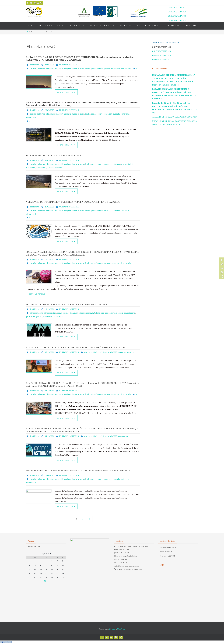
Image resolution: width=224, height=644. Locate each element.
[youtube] (35, 3)
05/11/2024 (49, 352)
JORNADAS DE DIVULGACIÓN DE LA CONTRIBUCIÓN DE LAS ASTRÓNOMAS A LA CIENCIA (76, 347)
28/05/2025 (49, 65)
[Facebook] (28, 3)
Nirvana (112, 629)
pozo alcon (108, 164)
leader (87, 68)
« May (45, 581)
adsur (59, 313)
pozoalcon (108, 114)
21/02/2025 (49, 207)
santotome (125, 210)
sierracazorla (126, 68)
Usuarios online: (166, 548)
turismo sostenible (54, 168)
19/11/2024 (49, 309)
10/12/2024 (49, 259)
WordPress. (121, 629)
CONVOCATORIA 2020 (177, 12)
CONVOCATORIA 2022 (177, 8)
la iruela (81, 68)
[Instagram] (38, 3)
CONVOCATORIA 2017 (177, 20)
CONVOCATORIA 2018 (177, 16)
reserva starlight (127, 164)
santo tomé (115, 68)
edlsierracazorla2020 (54, 68)
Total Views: (164, 556)
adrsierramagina (36, 313)
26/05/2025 (49, 110)
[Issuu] (41, 3)
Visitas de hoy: (165, 552)
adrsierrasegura (50, 313)
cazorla (33, 68)
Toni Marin (34, 65)
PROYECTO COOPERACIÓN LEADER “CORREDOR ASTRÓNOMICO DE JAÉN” (67, 304)
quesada (107, 68)
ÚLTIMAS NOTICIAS (69, 65)
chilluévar (41, 68)
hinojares (67, 68)
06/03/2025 (49, 160)
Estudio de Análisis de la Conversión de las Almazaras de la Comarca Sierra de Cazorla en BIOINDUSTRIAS (78, 470)
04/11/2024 (49, 391)
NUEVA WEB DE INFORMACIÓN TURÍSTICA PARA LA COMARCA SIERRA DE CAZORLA (73, 202)
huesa (74, 68)
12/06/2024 (49, 475)
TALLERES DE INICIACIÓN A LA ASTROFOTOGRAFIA (54, 155)
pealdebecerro (97, 68)
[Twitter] (31, 3)
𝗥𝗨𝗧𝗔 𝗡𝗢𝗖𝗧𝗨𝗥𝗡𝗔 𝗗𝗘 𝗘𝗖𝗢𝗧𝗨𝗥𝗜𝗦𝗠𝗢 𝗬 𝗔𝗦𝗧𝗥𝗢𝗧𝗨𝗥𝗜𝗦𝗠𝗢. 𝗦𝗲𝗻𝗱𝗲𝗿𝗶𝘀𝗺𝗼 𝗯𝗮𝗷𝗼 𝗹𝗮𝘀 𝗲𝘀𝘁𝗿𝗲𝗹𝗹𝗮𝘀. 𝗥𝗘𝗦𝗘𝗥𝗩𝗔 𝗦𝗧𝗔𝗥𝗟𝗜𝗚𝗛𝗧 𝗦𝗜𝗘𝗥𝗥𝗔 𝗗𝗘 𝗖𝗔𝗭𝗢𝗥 (80, 58)
